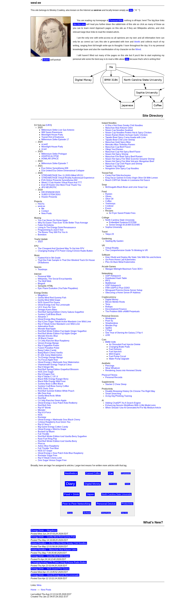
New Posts (46, 213)
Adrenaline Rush (46, 326)
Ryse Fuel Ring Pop (47, 439)
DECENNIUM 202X (50, 192)
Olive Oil (109, 199)
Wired (138, 49)
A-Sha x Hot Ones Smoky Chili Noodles (124, 125)
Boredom (42, 234)
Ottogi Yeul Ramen (114, 149)
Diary (70, 484)
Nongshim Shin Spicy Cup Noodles (122, 168)
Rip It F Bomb (44, 408)
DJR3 (48, 125)
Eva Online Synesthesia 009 (54, 168)
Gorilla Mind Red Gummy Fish (52, 297)
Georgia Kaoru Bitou (47, 309)
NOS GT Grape (45, 451)
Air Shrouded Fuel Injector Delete (124, 344)
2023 (40, 241)
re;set (44, 149)
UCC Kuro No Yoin (47, 307)
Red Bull (42, 398)
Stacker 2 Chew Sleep (115, 384)
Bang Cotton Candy (47, 350)
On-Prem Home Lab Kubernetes (120, 259)
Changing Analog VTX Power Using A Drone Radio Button (65, 251)
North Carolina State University (120, 220)
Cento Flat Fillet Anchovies (118, 175)
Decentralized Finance (116, 309)
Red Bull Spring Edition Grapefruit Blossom (58, 369)
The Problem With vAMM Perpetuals (122, 311)
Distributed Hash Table (116, 278)
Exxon (108, 208)
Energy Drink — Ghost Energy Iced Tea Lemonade (55, 575)
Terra (107, 304)
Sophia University (113, 227)
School (87, 512)
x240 (107, 335)
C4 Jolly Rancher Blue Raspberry (53, 341)
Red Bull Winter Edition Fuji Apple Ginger (57, 333)
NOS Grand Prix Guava (49, 302)
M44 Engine (114, 354)
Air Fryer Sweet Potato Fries (122, 213)
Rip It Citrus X (44, 424)
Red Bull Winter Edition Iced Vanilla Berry (57, 441)
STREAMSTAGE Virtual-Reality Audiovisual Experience (67, 178)
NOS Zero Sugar (46, 372)
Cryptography (125, 473)
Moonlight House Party (52, 135)
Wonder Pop (111, 325)
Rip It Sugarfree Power (48, 345)
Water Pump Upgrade (119, 359)
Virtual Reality (112, 248)
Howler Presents (49, 197)
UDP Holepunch (113, 276)
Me (130, 10)
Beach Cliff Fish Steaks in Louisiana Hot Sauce (127, 180)
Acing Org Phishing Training (118, 396)
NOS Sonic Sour (45, 388)
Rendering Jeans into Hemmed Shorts (123, 370)
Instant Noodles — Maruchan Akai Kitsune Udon (54, 549)
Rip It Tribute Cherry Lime (50, 458)
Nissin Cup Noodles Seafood (119, 130)
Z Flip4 (108, 330)
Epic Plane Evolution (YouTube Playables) (58, 288)
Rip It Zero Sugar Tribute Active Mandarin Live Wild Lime (64, 321)
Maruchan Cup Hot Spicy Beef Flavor (122, 152)
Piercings (109, 366)
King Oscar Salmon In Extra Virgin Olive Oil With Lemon (131, 178)
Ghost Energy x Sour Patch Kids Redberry (57, 403)
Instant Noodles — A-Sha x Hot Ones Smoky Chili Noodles (58, 543)
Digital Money (111, 299)
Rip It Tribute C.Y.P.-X (48, 376)
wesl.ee (41, 206)
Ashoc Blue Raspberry (48, 446)
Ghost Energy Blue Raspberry (52, 319)
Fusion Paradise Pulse (48, 348)
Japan (90, 494)
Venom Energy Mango (48, 343)
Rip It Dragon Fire (46, 374)
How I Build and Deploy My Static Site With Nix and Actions (133, 257)
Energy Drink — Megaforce (44, 530)
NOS (40, 415)
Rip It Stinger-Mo (46, 367)
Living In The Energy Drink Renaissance (57, 227)
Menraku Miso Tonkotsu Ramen (120, 144)
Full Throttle (43, 434)
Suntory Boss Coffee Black (50, 384)
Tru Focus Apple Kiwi (48, 360)
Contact (45, 211)
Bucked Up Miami (46, 431)
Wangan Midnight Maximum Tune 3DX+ (124, 269)
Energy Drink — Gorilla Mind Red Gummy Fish (53, 537)
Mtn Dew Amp (44, 393)
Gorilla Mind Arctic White (49, 396)
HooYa (41, 204)
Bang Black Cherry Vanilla (50, 352)
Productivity (127, 504)
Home (33, 590)
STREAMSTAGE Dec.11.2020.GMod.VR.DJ (62, 175)
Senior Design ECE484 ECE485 (124, 225)
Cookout (109, 206)
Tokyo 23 (109, 234)
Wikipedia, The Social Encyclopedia (55, 279)
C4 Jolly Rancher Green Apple (52, 400)
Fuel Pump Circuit (117, 356)
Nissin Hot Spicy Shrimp (116, 154)
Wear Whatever (112, 368)
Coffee (108, 201)
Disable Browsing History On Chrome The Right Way (130, 391)
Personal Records (113, 377)
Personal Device (106, 503)
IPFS (107, 280)
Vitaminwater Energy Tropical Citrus (55, 364)
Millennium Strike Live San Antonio (57, 130)
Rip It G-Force (44, 412)
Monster (41, 410)
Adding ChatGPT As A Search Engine (123, 403)
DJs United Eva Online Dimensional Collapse (62, 170)
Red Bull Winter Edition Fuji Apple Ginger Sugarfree (62, 331)
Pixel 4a (109, 321)
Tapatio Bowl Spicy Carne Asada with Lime (125, 137)
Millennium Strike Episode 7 (54, 163)
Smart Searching (113, 393)
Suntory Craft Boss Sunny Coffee (53, 386)
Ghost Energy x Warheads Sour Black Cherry (59, 419)
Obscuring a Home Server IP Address (122, 292)
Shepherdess (111, 323)
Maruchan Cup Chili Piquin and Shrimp (123, 164)
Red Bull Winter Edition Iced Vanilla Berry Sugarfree (62, 436)
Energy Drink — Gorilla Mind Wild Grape (50, 556)
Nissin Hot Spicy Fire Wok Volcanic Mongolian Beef (129, 161)
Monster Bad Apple (47, 329)
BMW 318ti (110, 342)
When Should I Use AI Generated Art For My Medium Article (133, 408)
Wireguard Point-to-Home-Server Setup (123, 290)
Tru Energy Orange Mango (50, 357)
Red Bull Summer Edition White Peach (56, 391)
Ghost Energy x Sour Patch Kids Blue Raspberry (60, 453)
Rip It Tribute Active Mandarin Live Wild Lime (59, 324)
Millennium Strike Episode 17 (55, 139)
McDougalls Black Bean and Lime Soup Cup (126, 187)
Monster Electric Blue (48, 336)
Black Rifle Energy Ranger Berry (53, 379)
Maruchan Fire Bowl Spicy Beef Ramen (123, 156)
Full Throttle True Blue (48, 448)
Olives (108, 196)
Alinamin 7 (43, 317)
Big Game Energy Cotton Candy (53, 427)
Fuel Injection (115, 351)
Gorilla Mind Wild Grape (49, 300)
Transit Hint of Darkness (52, 137)
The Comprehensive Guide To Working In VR (126, 250)
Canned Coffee (93, 473)
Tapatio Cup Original (115, 166)
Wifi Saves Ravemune (51, 132)
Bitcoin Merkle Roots (115, 302)
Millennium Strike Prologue (54, 154)
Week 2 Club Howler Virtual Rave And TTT (61, 182)
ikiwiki (137, 42)
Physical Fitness (109, 375)
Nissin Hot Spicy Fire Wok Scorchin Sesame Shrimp (130, 159)
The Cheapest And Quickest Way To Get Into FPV (61, 248)
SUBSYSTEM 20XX (51, 194)
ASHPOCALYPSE (50, 156)
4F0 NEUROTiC (49, 187)
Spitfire (108, 328)
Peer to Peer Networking (76, 503)
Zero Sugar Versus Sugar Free (52, 460)
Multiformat (110, 283)
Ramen (108, 194)
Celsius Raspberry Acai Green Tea (54, 422)
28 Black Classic (46, 338)
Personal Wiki (116, 20)
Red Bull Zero (44, 405)
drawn (46, 60)
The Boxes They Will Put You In (53, 232)
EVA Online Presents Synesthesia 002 (59, 180)
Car (111, 473)
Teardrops (42, 269)
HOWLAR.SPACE (50, 158)
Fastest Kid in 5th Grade (49, 258)
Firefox (127, 484)
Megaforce (43, 295)
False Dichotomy (46, 225)
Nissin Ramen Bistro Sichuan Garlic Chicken (126, 135)
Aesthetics (71, 473)
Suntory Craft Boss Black (49, 314)
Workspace (110, 318)
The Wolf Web (44, 281)
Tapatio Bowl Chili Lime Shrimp (120, 140)
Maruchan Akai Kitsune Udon (119, 128)
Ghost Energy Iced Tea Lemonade (54, 305)
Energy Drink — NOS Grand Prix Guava (50, 569)
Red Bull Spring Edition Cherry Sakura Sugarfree (61, 312)
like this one (79, 24)
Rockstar (42, 417)
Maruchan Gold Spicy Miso (118, 142)
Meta (39, 585)
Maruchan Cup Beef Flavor (118, 147)
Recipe (70, 513)
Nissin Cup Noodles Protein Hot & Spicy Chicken (128, 132)
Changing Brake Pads (119, 347)
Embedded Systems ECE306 (122, 222)
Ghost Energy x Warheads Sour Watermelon (58, 362)
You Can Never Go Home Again (53, 220)
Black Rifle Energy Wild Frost (51, 381)
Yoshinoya (110, 203)
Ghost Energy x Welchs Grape (52, 429)
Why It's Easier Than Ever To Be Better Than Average (63, 223)
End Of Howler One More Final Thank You (61, 185)
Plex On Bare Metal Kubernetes (120, 262)
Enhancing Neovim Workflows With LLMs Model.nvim (130, 405)
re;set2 (44, 144)
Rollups (109, 307)
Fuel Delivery (115, 349)
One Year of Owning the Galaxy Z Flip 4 (124, 333)
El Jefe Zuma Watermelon (50, 355)
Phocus (41, 443)
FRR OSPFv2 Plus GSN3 (117, 288)
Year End (124, 513)
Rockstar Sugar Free (47, 455)
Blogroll (41, 283)
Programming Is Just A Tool (50, 230)
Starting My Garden (114, 241)
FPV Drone (112, 484)
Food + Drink (71, 494)
